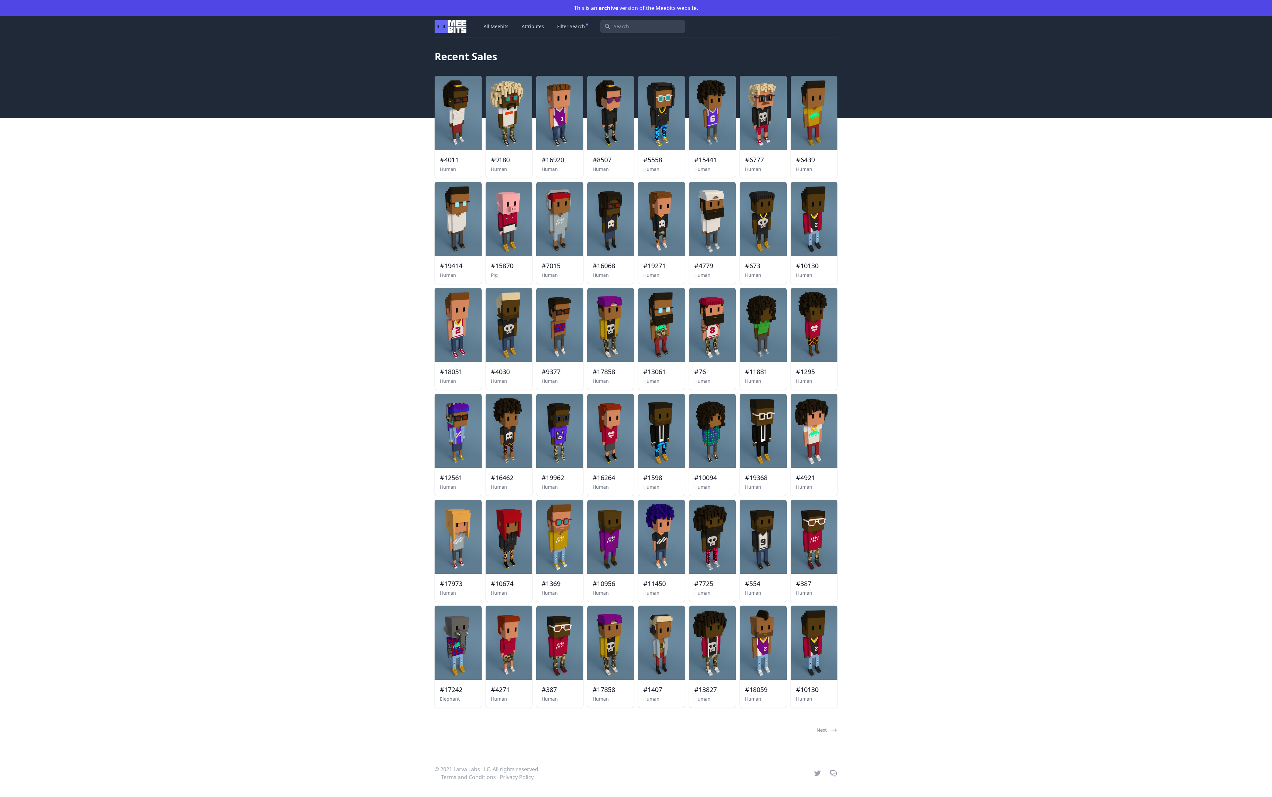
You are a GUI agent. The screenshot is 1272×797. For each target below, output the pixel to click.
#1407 (652, 689)
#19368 (756, 477)
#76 (700, 371)
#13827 (705, 689)
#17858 (604, 371)
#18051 (451, 371)
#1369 (551, 583)
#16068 (604, 265)
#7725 (703, 583)
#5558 (652, 159)
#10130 (807, 265)
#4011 (449, 159)
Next (822, 730)
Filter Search (571, 26)
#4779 (703, 265)
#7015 (551, 265)
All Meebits (496, 26)
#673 (752, 265)
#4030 (500, 371)
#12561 (451, 477)
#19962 (553, 477)
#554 (752, 583)
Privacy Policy (517, 777)
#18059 (756, 689)
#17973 (451, 583)
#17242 (451, 689)
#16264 (604, 477)
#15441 (705, 159)
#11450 (654, 583)
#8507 (602, 159)
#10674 (502, 583)
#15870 (502, 265)
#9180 (500, 159)
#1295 (805, 371)
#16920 (553, 159)
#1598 (652, 477)
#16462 (502, 477)
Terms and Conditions (468, 777)
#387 (803, 583)
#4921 (805, 477)
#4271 (500, 689)
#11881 (756, 371)
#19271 (654, 265)
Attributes (533, 26)
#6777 (754, 159)
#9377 (551, 371)
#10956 (604, 583)
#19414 (451, 265)
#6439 (805, 159)
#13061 (654, 371)
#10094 (705, 477)
